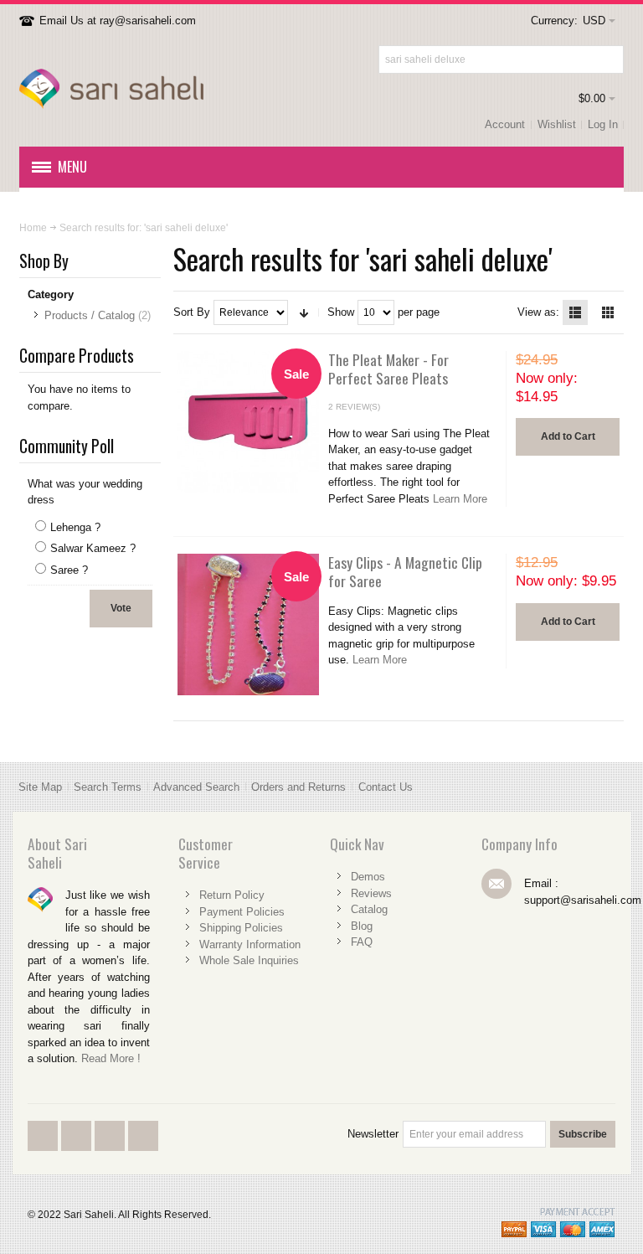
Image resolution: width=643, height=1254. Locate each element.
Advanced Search (196, 787)
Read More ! (111, 1058)
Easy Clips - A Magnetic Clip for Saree (405, 571)
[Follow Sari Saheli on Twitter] (78, 1149)
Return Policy (232, 895)
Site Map (40, 787)
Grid (607, 312)
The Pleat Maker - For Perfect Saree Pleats (388, 368)
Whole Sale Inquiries (249, 960)
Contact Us (385, 787)
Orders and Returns (298, 787)
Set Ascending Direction (303, 312)
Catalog (369, 909)
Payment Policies (242, 912)
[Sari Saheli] (111, 89)
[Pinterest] (143, 1149)
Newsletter (373, 1134)
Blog (362, 926)
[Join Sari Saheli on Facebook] (44, 1149)
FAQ (362, 942)
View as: (538, 312)
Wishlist (557, 124)
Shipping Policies (241, 927)
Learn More (460, 499)
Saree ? (69, 570)
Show (340, 312)
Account (505, 124)
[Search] (609, 59)
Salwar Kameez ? (93, 548)
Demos (368, 876)
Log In (603, 124)
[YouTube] (111, 1149)
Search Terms (107, 787)
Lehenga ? (75, 527)
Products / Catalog (89, 315)
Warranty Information (250, 944)
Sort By (191, 312)
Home (33, 228)
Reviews (371, 893)
